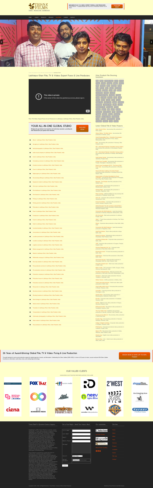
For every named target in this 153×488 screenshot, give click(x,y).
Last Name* (66, 433)
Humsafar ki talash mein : (102, 263)
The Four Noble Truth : (101, 310)
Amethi (116, 80)
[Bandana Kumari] (102, 430)
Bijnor (106, 88)
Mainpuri (98, 109)
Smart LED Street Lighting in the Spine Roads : (107, 170)
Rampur (110, 114)
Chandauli (98, 90)
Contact (72, 17)
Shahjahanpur (115, 116)
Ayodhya (103, 83)
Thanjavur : (98, 275)
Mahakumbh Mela (100, 107)
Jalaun (103, 99)
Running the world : (100, 251)
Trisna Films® (52, 485)
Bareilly (119, 85)
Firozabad (112, 92)
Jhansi (113, 99)
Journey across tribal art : (102, 314)
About (37, 17)
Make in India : (99, 267)
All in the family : (100, 215)
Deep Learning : (100, 193)
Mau (108, 109)
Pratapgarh (119, 111)
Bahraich (121, 83)
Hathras (98, 99)
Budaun (111, 88)
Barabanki (113, 85)
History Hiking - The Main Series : (104, 133)
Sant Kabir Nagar (106, 116)
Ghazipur (118, 95)
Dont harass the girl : (101, 259)
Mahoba (116, 107)
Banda (108, 85)
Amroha (121, 80)
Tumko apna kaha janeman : (103, 282)
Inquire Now (82, 128)
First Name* (66, 430)
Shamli (97, 118)
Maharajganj (109, 107)
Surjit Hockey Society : (101, 157)
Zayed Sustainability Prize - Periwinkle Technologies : (109, 137)
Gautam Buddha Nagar (102, 95)
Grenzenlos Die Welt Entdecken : (104, 211)
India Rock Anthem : (101, 231)
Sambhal (98, 116)
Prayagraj (98, 114)
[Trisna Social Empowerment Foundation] (102, 443)
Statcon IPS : (99, 331)
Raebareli (104, 114)
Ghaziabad (112, 95)
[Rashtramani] (102, 438)
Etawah (119, 90)
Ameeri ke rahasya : (101, 235)
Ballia (97, 85)
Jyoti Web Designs (100, 434)
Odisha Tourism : (100, 279)
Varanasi (116, 121)
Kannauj (118, 99)
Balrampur (102, 85)
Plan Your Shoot (117, 6)
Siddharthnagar (111, 118)
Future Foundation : (101, 201)
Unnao (111, 121)
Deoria (110, 90)
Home (30, 17)
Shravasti (103, 118)
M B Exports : (99, 327)
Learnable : (98, 290)
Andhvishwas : (99, 255)
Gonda (97, 97)
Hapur (115, 97)
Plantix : (98, 223)
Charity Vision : (99, 294)
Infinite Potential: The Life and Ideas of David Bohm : (109, 205)
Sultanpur (105, 121)
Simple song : (99, 335)
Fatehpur (106, 92)
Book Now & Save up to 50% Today (134, 356)
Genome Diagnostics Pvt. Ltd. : (103, 247)
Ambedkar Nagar (109, 80)
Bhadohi (102, 88)
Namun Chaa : (99, 339)
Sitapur (118, 118)
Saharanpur (117, 114)
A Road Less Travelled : (102, 161)
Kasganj (115, 102)
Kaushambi (121, 102)
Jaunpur (108, 99)
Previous (1, 42)
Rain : (97, 142)
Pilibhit (113, 111)
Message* (65, 444)
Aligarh (101, 80)
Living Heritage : (100, 185)
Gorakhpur (103, 97)
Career (66, 17)
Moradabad (99, 111)
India (43, 72)
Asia (40, 72)
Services (51, 17)
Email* (64, 437)
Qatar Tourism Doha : (101, 129)
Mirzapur (118, 109)
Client (113, 436)
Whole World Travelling (101, 447)
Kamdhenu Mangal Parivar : (103, 271)
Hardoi (119, 97)
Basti (97, 88)
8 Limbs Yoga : (99, 318)
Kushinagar (99, 104)
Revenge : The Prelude (102, 181)
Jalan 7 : (98, 219)
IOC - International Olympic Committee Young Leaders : (110, 146)
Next (151, 42)
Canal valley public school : (102, 286)
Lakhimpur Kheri (107, 104)
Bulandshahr (118, 88)
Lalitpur (115, 104)
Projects (43, 17)
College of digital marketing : (103, 323)
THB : (97, 243)
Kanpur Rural (99, 102)
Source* (65, 456)
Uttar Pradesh (49, 72)
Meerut (113, 109)
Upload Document (65, 460)
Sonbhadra (99, 121)
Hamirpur (110, 97)
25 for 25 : (98, 197)
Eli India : (98, 298)
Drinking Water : (100, 189)
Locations (58, 17)
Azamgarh (109, 83)
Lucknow (120, 104)
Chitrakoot (105, 90)
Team (113, 439)
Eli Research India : (100, 306)
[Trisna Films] (38, 6)
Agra (97, 80)
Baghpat (115, 83)
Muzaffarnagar (107, 111)
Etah (115, 90)
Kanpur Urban (107, 102)
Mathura (104, 109)
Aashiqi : (98, 302)
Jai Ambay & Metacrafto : (102, 239)
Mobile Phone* (67, 440)
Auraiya (98, 83)
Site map (114, 456)
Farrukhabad (99, 92)
